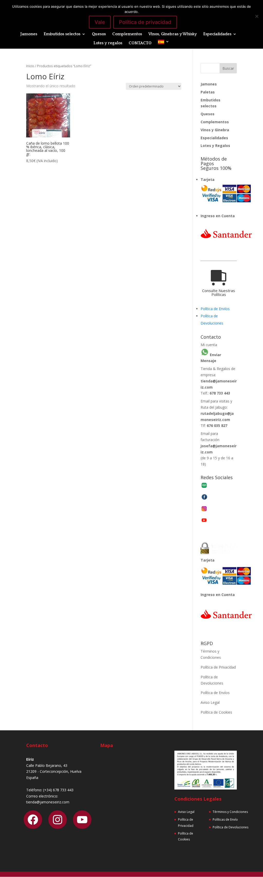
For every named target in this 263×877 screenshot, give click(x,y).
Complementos (127, 34)
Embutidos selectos (62, 34)
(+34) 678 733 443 (58, 789)
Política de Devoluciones (230, 827)
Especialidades (217, 34)
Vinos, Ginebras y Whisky (172, 34)
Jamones (28, 34)
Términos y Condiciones (230, 812)
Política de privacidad (145, 22)
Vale (100, 22)
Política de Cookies (216, 712)
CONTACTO (140, 43)
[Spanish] (163, 44)
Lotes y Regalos (215, 145)
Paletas (208, 92)
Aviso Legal (210, 702)
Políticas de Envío (225, 819)
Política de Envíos (215, 308)
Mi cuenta (209, 344)
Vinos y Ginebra (215, 129)
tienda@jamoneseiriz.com (47, 802)
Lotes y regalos (107, 43)
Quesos (99, 34)
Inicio (30, 66)
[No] (256, 16)
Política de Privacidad (218, 667)
